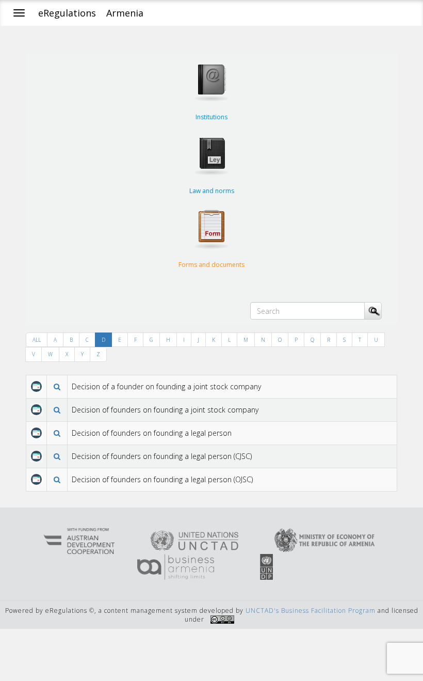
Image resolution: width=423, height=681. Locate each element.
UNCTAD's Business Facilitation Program (311, 610)
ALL (36, 339)
